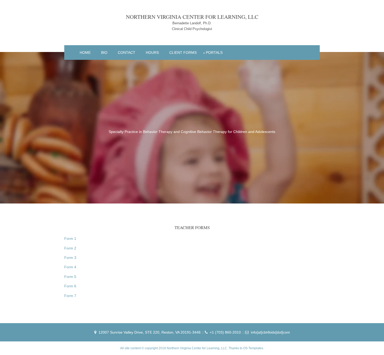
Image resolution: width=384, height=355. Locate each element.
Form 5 (70, 277)
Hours (152, 52)
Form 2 (70, 248)
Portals (214, 52)
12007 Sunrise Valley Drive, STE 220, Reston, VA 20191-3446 (149, 332)
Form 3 (70, 257)
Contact (126, 52)
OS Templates (253, 348)
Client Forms (183, 52)
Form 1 (70, 238)
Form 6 (70, 286)
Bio (104, 52)
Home (85, 52)
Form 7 (70, 296)
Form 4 (70, 267)
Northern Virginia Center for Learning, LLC (192, 16)
